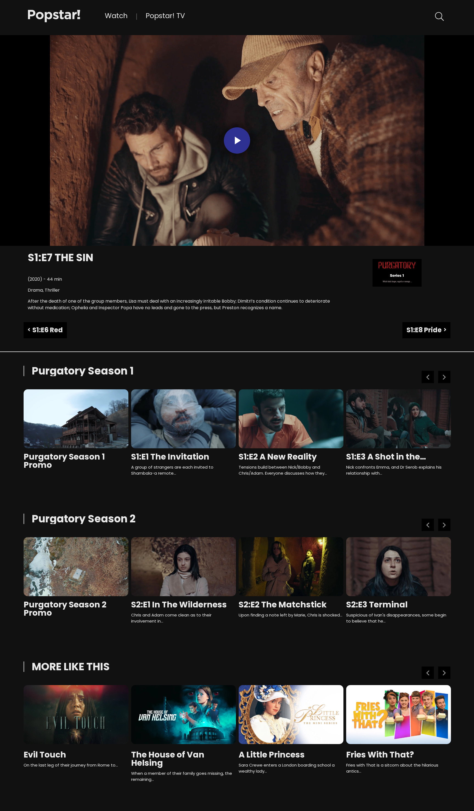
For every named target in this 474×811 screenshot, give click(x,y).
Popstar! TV (165, 16)
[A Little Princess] (291, 714)
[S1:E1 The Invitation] (183, 418)
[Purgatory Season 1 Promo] (76, 418)
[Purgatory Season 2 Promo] (76, 566)
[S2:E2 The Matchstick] (291, 566)
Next (444, 377)
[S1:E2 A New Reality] (291, 418)
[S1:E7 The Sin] (66, 15)
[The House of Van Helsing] (183, 714)
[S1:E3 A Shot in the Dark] (398, 418)
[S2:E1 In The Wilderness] (183, 566)
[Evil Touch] (76, 714)
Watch (116, 16)
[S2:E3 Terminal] (398, 566)
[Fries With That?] (398, 714)
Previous (428, 377)
